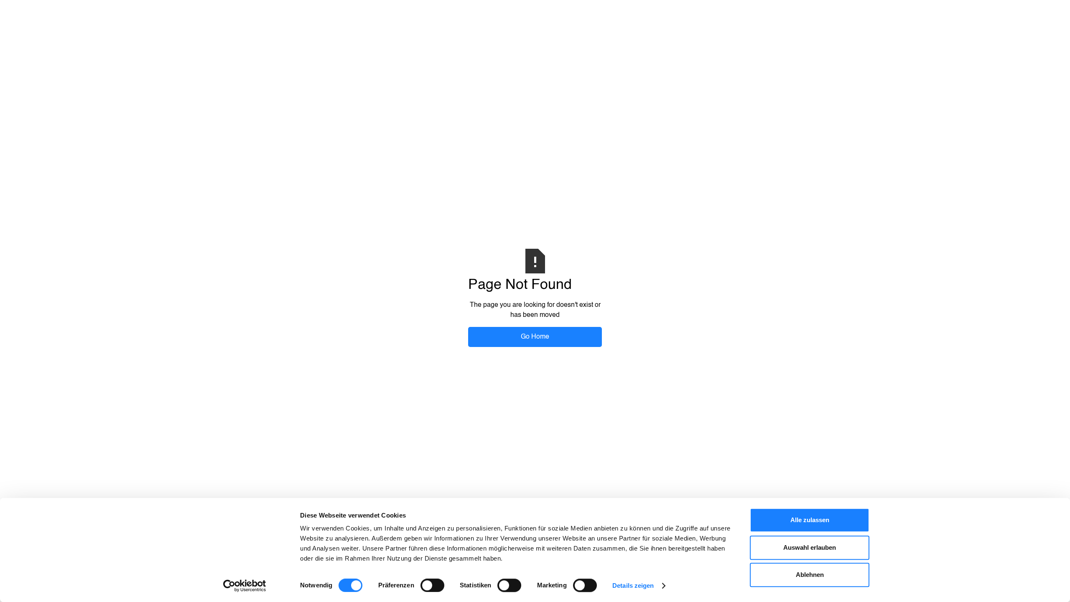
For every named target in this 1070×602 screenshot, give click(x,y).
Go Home (535, 337)
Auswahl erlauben (809, 547)
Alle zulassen (809, 519)
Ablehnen (810, 574)
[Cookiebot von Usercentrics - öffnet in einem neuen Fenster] (244, 585)
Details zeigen (633, 585)
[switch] (432, 585)
